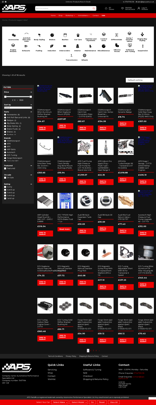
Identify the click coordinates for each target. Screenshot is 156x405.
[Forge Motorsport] (5, 158)
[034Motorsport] (5, 141)
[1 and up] (5, 198)
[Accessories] (5, 114)
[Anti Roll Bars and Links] (5, 117)
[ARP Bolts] (5, 149)
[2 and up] (5, 195)
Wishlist (52, 379)
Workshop (69, 15)
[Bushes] (5, 134)
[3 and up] (5, 192)
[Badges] (5, 120)
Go (92, 402)
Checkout (87, 376)
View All (114, 402)
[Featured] (5, 168)
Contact (96, 15)
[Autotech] (5, 152)
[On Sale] (5, 177)
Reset (102, 402)
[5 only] (5, 187)
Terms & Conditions (55, 356)
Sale (103, 15)
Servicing (52, 370)
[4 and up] (5, 190)
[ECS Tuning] (5, 155)
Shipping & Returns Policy (89, 356)
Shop (61, 15)
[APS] (5, 146)
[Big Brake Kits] (5, 123)
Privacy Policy (71, 356)
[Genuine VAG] (5, 161)
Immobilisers (83, 15)
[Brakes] (5, 132)
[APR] (5, 144)
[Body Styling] (5, 126)
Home (53, 15)
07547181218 (129, 2)
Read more (64, 229)
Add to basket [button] (42, 128)
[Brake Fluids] (5, 129)
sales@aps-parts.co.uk (145, 2)
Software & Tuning (92, 370)
